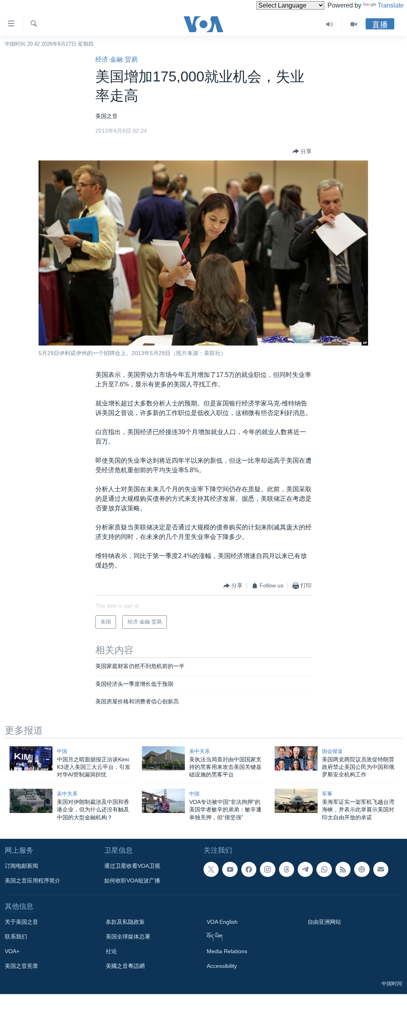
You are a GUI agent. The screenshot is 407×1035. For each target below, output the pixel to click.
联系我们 (16, 936)
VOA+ (12, 951)
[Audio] (330, 24)
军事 (327, 794)
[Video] (354, 24)
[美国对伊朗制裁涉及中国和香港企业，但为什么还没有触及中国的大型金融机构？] (31, 801)
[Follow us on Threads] (286, 869)
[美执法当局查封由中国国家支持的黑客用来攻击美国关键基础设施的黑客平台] (163, 758)
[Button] (302, 151)
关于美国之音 (21, 922)
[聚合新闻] (343, 869)
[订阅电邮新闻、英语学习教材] (380, 869)
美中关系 (199, 751)
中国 (62, 751)
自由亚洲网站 (324, 922)
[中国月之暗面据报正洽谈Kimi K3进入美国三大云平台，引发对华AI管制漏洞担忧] (31, 758)
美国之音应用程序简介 (32, 880)
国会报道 (332, 751)
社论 (111, 951)
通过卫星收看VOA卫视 (132, 866)
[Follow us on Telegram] (305, 869)
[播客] (361, 869)
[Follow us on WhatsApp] (323, 869)
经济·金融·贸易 (116, 59)
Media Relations (227, 951)
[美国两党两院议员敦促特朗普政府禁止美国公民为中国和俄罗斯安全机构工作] (296, 758)
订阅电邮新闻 (21, 866)
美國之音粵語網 (125, 966)
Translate (391, 5)
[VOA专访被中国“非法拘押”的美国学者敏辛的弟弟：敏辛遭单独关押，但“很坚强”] (163, 801)
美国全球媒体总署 (128, 936)
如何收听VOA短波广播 (132, 880)
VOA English (222, 922)
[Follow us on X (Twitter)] (211, 869)
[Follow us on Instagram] (267, 869)
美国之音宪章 (21, 966)
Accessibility (222, 966)
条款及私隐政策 (125, 922)
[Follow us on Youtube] (229, 869)
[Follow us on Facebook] (248, 869)
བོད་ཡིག (215, 936)
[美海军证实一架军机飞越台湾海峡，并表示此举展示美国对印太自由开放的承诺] (296, 801)
